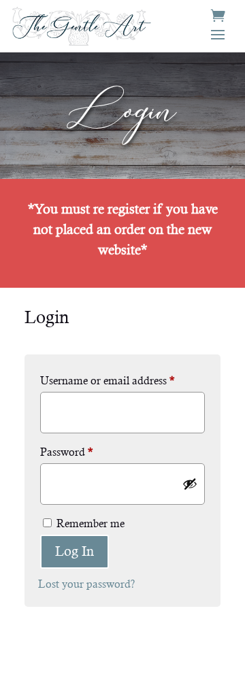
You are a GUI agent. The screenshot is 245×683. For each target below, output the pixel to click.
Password (66, 452)
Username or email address (107, 380)
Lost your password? (86, 584)
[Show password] (189, 483)
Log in (74, 551)
